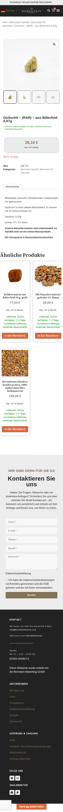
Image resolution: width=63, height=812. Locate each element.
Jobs (12, 696)
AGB (12, 740)
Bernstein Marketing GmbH (29, 671)
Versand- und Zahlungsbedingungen (31, 746)
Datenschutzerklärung (22, 709)
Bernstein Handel (19, 22)
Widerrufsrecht (18, 752)
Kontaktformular (34, 636)
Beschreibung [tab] (12, 186)
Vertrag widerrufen (20, 758)
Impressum (16, 721)
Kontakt (14, 715)
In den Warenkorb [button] (15, 335)
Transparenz (17, 703)
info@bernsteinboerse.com (23, 630)
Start (5, 22)
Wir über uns (17, 690)
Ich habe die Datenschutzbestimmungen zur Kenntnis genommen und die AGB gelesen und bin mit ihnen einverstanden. (30, 583)
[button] (48, 10)
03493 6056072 (19, 658)
